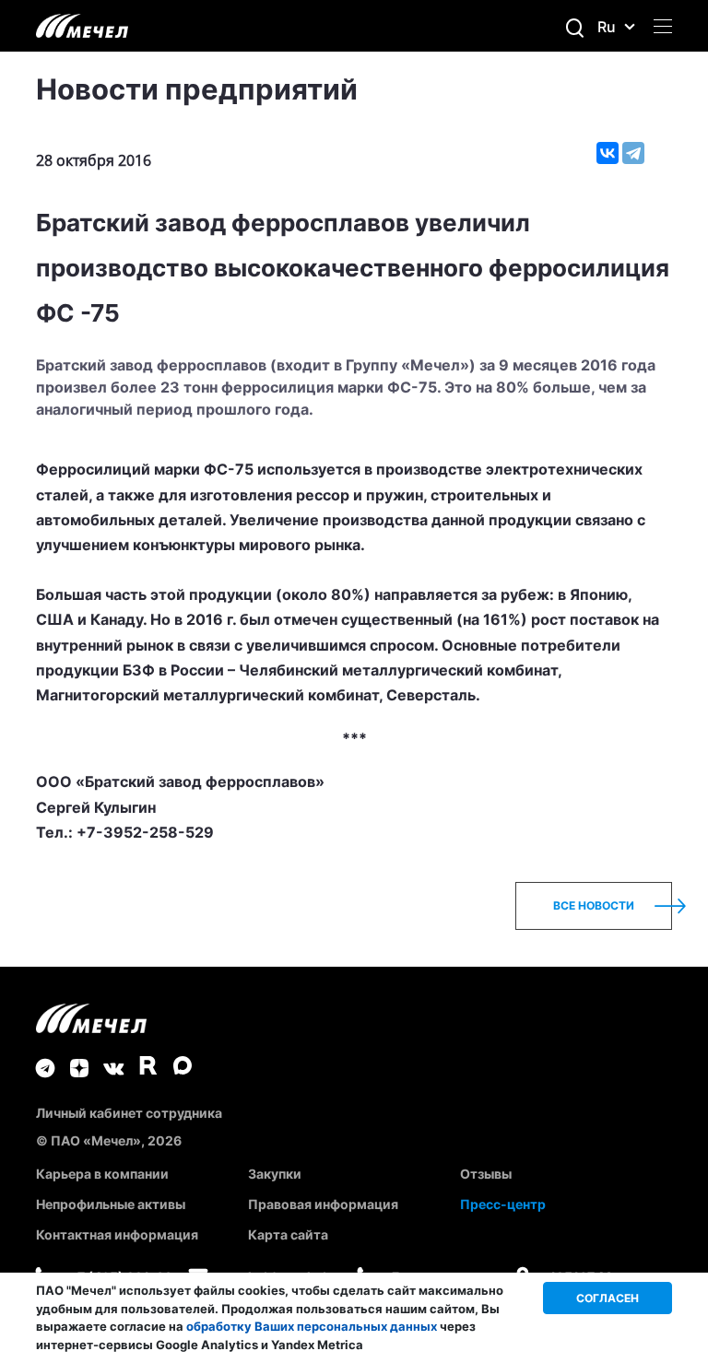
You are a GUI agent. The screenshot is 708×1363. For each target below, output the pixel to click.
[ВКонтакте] (607, 153)
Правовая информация (323, 1204)
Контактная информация (117, 1234)
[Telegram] (633, 153)
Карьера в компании (102, 1173)
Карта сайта (288, 1234)
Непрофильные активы (110, 1204)
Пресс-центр (503, 1204)
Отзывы (486, 1173)
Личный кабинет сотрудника (129, 1113)
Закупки (274, 1173)
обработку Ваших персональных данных (311, 1326)
